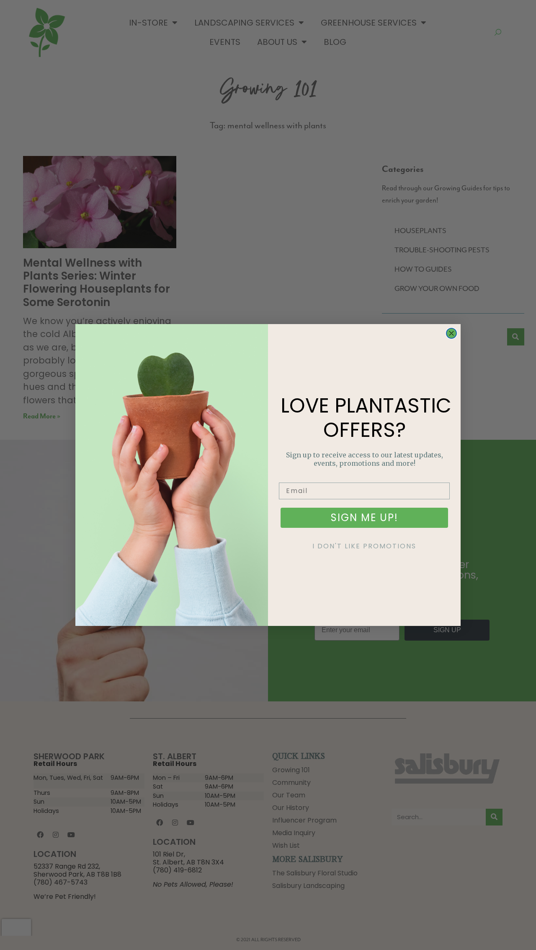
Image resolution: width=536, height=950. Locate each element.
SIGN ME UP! (364, 517)
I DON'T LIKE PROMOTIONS (364, 546)
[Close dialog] (451, 333)
